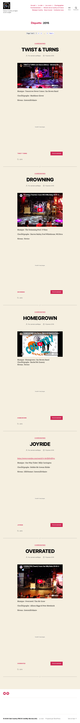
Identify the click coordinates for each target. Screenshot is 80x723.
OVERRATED (40, 551)
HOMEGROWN (40, 318)
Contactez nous (59, 10)
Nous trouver (48, 10)
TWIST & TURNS (40, 50)
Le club (40, 5)
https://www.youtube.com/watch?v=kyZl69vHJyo (36, 458)
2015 (21, 159)
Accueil (33, 5)
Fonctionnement (36, 7)
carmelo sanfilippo (35, 55)
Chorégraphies (59, 5)
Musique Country (37, 10)
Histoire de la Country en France (54, 7)
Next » (51, 33)
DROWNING (40, 180)
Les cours (48, 5)
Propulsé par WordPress (52, 718)
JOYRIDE (40, 444)
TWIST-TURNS (22, 153)
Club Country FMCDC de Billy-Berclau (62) (23, 718)
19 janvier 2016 (49, 55)
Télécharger (56, 153)
